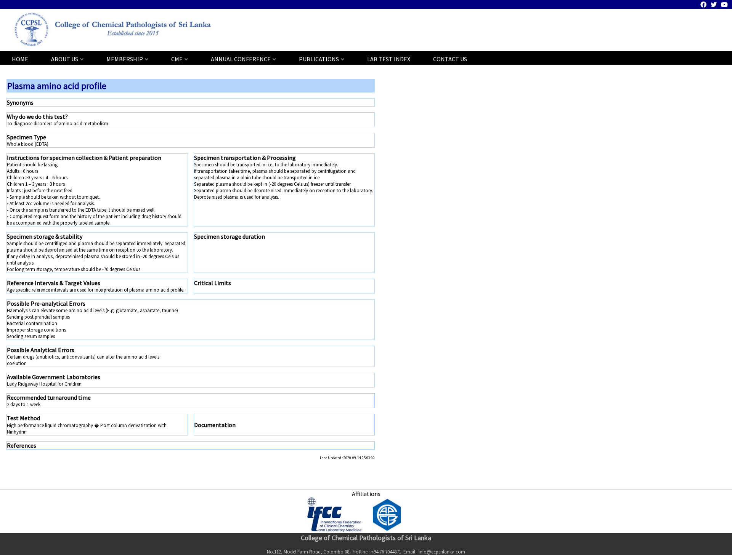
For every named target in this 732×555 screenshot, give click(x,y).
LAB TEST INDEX (388, 59)
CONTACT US (450, 59)
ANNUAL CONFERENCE (241, 59)
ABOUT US (64, 59)
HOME (20, 59)
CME (177, 59)
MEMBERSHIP (124, 59)
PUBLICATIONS (319, 59)
